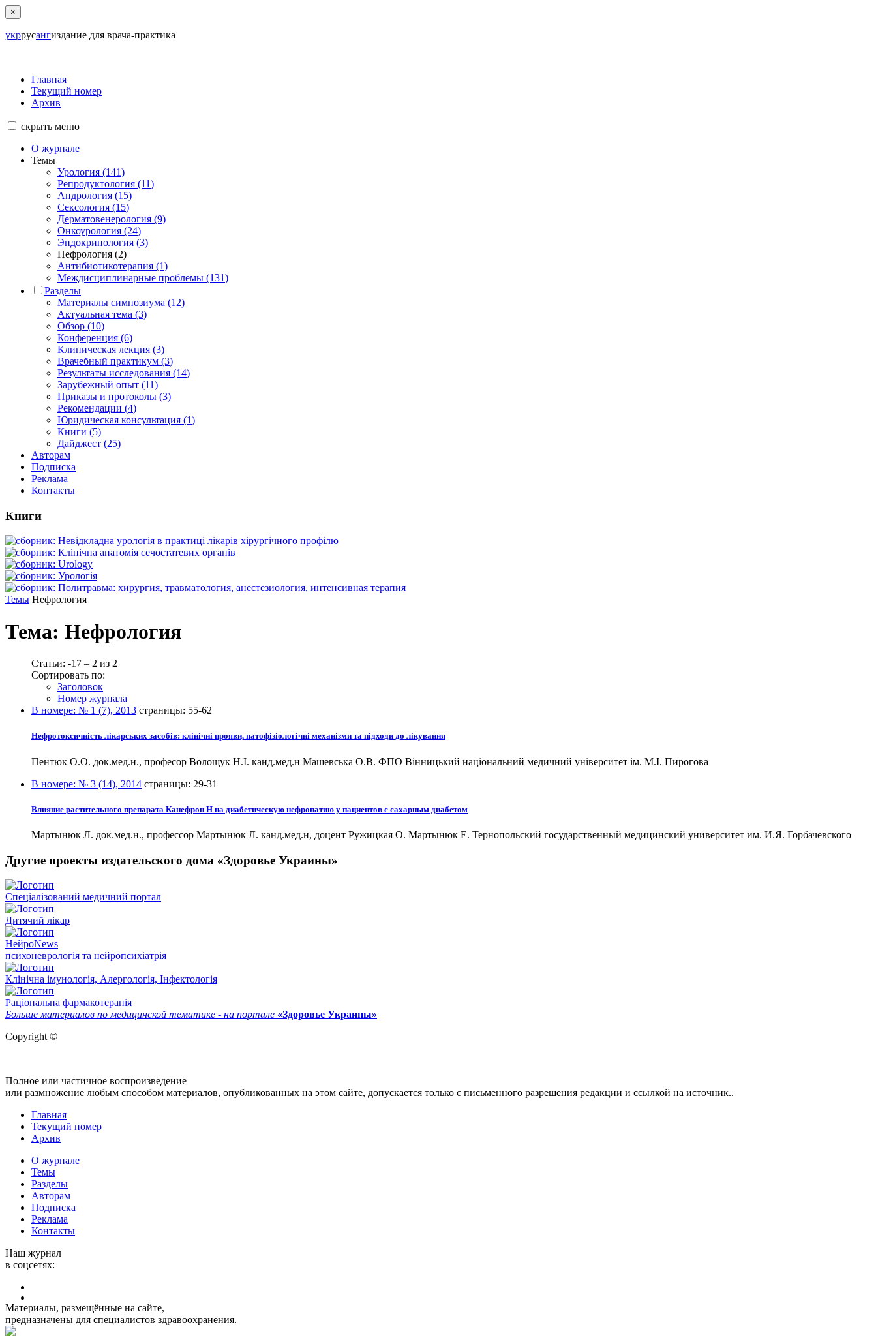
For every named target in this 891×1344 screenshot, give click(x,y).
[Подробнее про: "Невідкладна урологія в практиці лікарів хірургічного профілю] (172, 540)
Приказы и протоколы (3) (114, 396)
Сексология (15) (93, 207)
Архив (46, 102)
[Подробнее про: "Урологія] (51, 575)
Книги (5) (79, 431)
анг (43, 34)
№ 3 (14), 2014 (86, 783)
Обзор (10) (80, 325)
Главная (49, 79)
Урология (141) (91, 171)
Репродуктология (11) (105, 183)
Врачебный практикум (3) (115, 361)
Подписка (53, 466)
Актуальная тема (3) (102, 314)
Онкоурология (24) (99, 230)
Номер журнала (92, 698)
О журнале (55, 148)
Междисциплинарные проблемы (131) (142, 277)
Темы (17, 599)
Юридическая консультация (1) (126, 419)
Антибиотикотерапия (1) (112, 265)
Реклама (49, 478)
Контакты (53, 490)
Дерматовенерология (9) (111, 218)
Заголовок (80, 686)
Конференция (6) (94, 337)
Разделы (62, 290)
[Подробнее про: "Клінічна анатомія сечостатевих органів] (120, 552)
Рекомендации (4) (96, 408)
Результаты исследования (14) (123, 372)
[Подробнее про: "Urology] (49, 564)
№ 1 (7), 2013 (83, 710)
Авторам (50, 455)
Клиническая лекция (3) (110, 349)
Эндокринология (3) (102, 242)
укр (13, 34)
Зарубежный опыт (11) (107, 384)
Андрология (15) (94, 195)
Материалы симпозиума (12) (121, 302)
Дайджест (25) (89, 443)
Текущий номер (66, 91)
